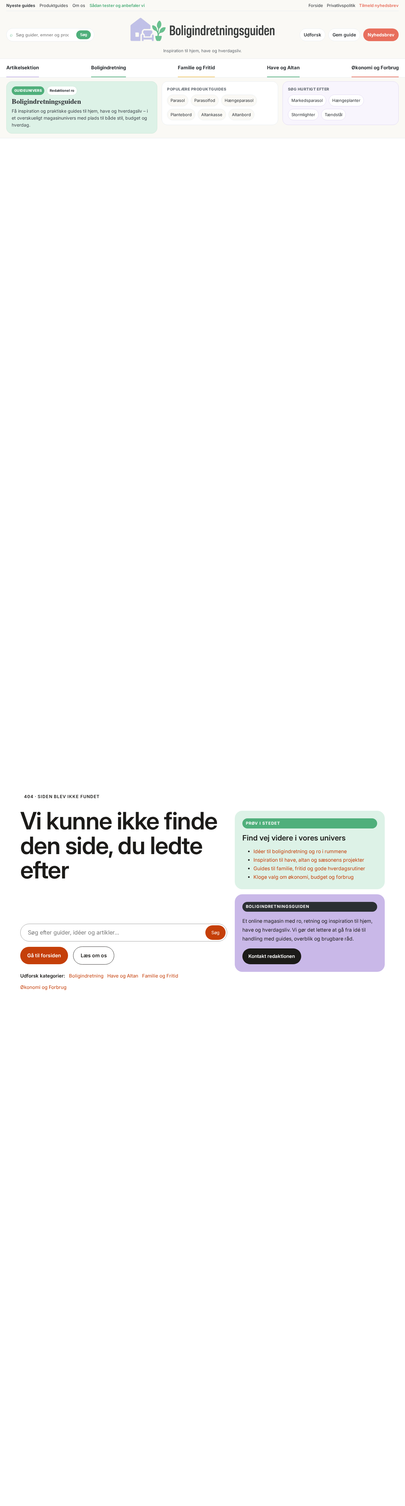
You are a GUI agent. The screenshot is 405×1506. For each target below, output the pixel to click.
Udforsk (312, 34)
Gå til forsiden (44, 956)
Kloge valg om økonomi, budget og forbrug (303, 877)
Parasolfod (204, 100)
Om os (78, 5)
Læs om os (94, 956)
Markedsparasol (307, 100)
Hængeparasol (239, 100)
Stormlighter (303, 114)
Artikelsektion (22, 68)
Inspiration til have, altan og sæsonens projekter (308, 860)
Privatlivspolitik (341, 5)
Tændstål (333, 114)
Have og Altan (283, 68)
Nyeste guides (20, 5)
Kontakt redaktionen (271, 956)
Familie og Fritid (196, 68)
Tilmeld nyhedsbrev (379, 5)
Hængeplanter (346, 100)
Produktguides (54, 5)
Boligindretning (108, 68)
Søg (83, 35)
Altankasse (211, 114)
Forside (315, 5)
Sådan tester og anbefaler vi (117, 5)
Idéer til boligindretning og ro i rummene (300, 851)
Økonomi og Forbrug (375, 68)
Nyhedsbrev (381, 34)
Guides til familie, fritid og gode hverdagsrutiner (309, 868)
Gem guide (344, 34)
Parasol (178, 100)
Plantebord (181, 114)
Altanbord (241, 114)
